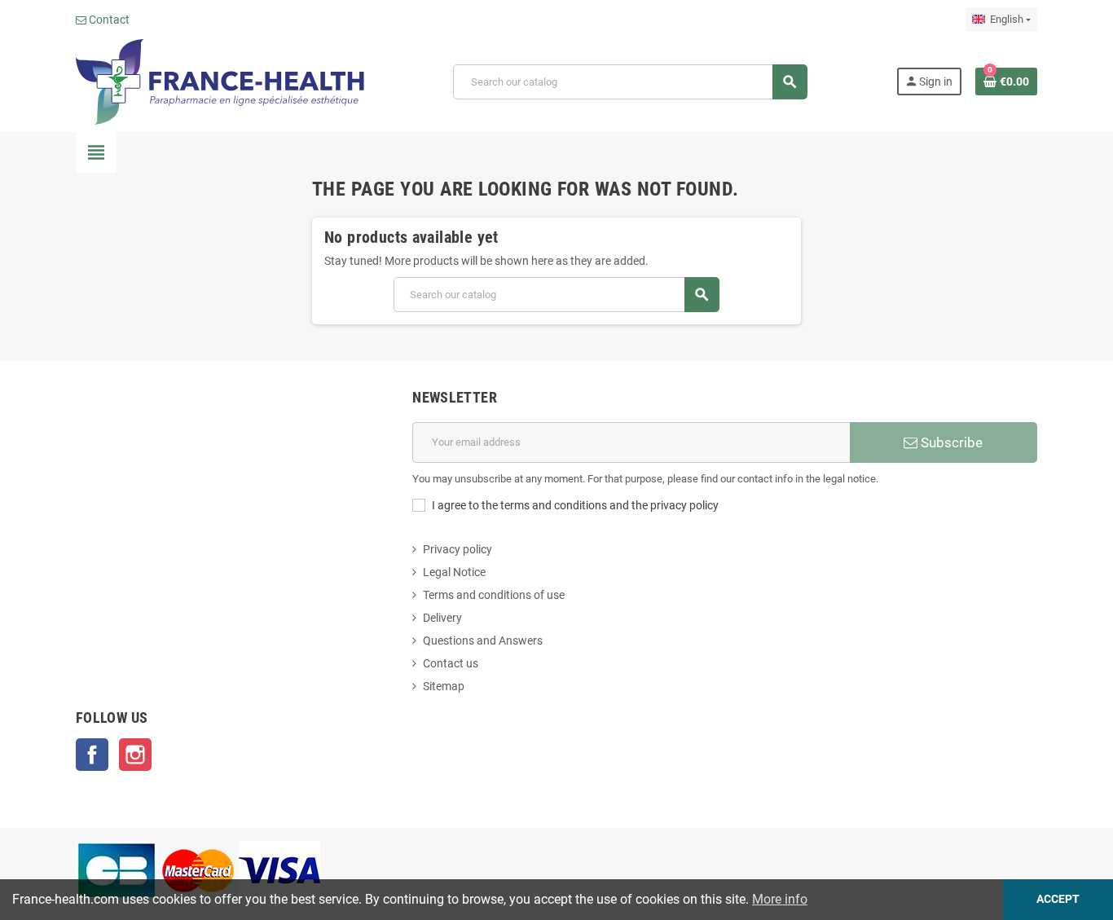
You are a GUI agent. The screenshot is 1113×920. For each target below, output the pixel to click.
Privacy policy (457, 549)
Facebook (92, 754)
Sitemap (443, 686)
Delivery (442, 617)
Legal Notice (454, 572)
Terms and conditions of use (494, 594)
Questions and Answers (483, 640)
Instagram (135, 754)
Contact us (450, 663)
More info (779, 899)
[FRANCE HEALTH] (220, 80)
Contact (108, 19)
